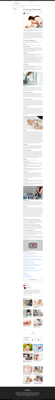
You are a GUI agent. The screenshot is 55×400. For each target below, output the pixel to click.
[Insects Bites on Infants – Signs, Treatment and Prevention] (28, 347)
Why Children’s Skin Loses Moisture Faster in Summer (26, 383)
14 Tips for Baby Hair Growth (37, 360)
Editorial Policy (29, 399)
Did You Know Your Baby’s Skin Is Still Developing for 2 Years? (37, 374)
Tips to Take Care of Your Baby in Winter (27, 276)
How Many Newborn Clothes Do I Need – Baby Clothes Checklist (27, 374)
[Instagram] (27, 397)
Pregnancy (14, 5)
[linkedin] (26, 288)
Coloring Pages (36, 5)
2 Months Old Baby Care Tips (26, 273)
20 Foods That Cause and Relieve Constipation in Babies (37, 352)
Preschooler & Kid (21, 5)
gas (25, 88)
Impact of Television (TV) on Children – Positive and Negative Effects (27, 361)
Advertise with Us (37, 399)
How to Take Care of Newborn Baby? (32, 9)
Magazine (26, 5)
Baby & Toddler (17, 5)
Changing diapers (25, 108)
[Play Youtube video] (33, 245)
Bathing (39, 131)
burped (32, 87)
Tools (28, 5)
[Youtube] (29, 397)
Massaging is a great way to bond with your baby (28, 145)
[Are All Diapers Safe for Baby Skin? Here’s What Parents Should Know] (38, 379)
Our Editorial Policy (27, 283)
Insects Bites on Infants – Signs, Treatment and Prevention (27, 352)
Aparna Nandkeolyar (29, 295)
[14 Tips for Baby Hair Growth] (38, 356)
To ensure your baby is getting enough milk (28, 220)
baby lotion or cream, (27, 138)
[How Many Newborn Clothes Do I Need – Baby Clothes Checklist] (28, 369)
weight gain (37, 220)
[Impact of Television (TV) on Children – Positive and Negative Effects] (28, 356)
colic (27, 88)
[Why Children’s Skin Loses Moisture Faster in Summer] (28, 379)
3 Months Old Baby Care (25, 274)
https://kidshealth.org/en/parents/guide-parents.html (29, 268)
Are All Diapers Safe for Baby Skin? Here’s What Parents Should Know (38, 383)
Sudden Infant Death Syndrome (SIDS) (28, 177)
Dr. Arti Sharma (28, 13)
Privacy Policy (24, 399)
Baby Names (31, 5)
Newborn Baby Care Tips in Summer (27, 275)
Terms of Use (27, 399)
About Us (39, 399)
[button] (42, 5)
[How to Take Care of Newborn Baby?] (33, 22)
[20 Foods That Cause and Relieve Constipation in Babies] (38, 347)
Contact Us (42, 399)
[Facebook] (12, 0)
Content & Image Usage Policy (33, 399)
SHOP (39, 5)
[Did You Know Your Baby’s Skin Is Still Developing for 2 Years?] (38, 369)
